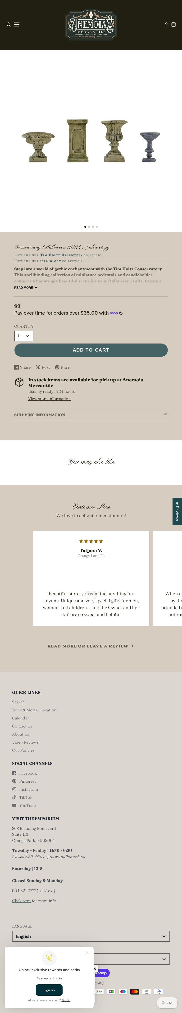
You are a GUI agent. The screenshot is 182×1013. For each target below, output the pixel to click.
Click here (21, 900)
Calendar (20, 717)
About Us (20, 734)
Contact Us (22, 725)
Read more (23, 288)
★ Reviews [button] (177, 511)
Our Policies (23, 750)
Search (18, 701)
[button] (85, 227)
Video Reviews (25, 742)
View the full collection (59, 255)
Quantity (23, 326)
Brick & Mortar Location (34, 709)
